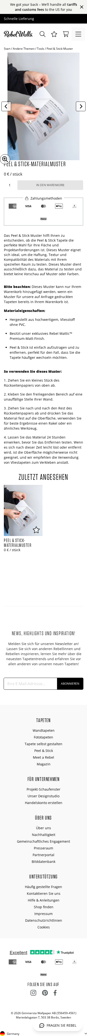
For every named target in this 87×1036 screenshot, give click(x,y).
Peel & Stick (43, 750)
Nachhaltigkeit (43, 834)
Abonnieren (70, 684)
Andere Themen (24, 49)
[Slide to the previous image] (6, 106)
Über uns (43, 828)
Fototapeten (43, 737)
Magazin (44, 764)
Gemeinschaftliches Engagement (43, 841)
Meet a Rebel (43, 757)
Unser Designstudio (43, 796)
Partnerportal (43, 855)
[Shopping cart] (66, 34)
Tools (40, 49)
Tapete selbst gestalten (43, 744)
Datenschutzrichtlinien (43, 920)
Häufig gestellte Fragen (43, 886)
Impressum (43, 913)
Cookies (43, 927)
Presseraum (43, 848)
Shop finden (43, 907)
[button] (54, 34)
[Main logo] (19, 34)
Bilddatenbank (43, 861)
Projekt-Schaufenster (43, 789)
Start (7, 49)
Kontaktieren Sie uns (43, 893)
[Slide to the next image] (81, 106)
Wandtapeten (44, 730)
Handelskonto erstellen (43, 802)
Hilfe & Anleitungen (43, 900)
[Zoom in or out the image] (5, 159)
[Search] (42, 34)
